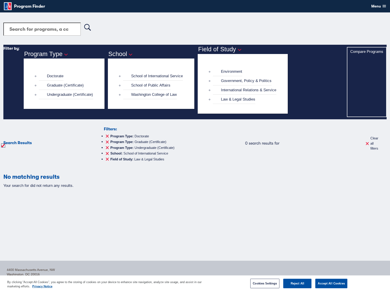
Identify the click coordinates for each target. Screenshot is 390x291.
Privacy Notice (42, 286)
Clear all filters (374, 143)
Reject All (297, 283)
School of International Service (157, 76)
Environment (231, 71)
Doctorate (55, 76)
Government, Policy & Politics (246, 80)
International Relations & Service (248, 90)
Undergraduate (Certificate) (70, 94)
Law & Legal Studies (238, 99)
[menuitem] (66, 76)
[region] (195, 283)
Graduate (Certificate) (65, 85)
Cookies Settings (265, 283)
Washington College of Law (154, 94)
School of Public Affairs (150, 85)
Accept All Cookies (331, 283)
